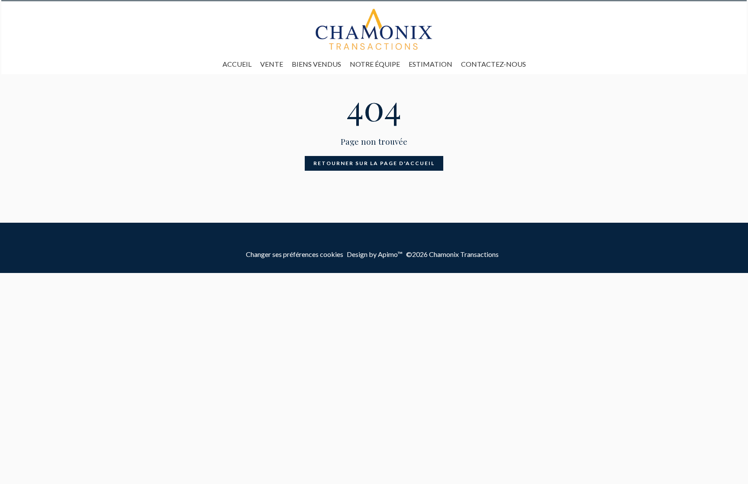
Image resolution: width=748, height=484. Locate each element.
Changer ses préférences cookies (294, 254)
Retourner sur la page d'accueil (374, 163)
